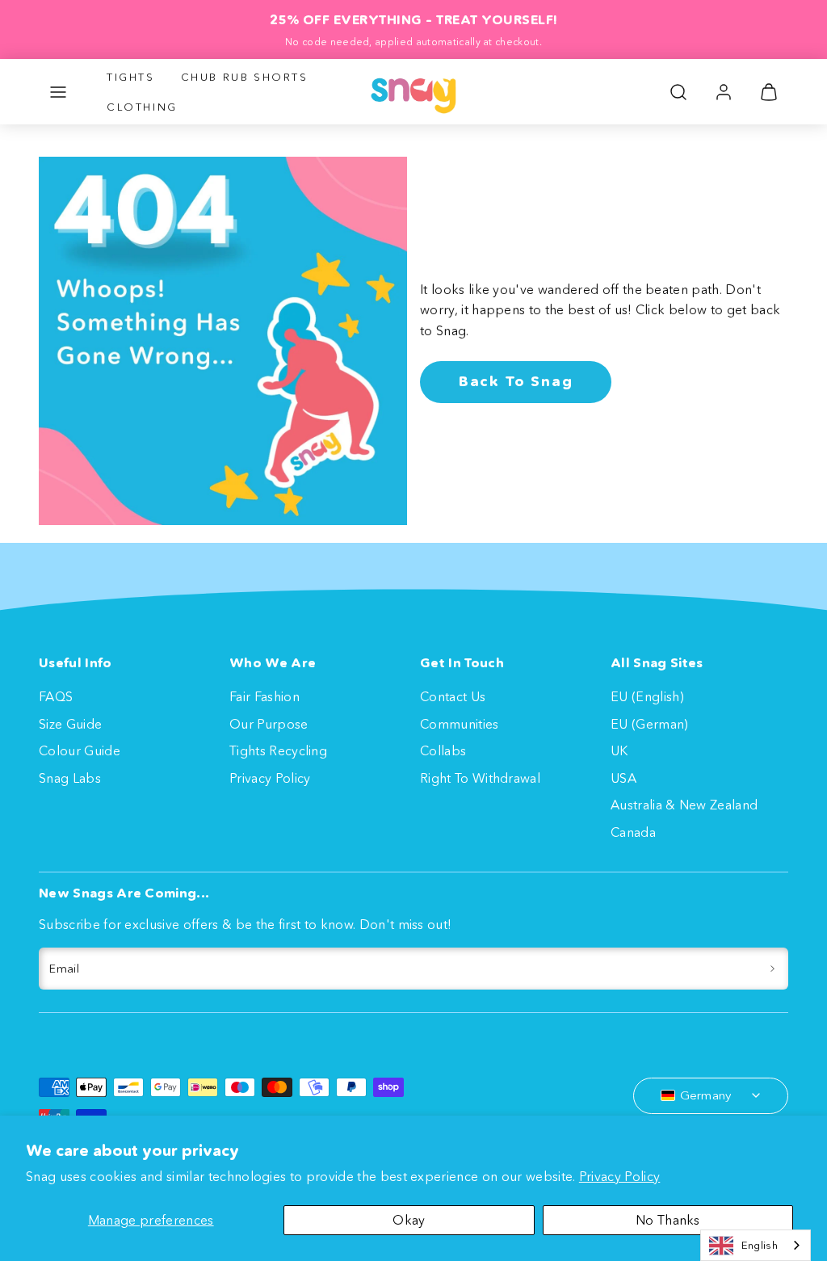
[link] (723, 92)
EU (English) (647, 696)
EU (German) (650, 724)
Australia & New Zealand (684, 805)
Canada (633, 832)
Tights (131, 76)
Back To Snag (516, 381)
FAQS (56, 696)
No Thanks (668, 1220)
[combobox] (755, 1245)
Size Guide (70, 724)
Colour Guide (79, 750)
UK (619, 750)
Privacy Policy (619, 1176)
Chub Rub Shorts (245, 76)
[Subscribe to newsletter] (772, 969)
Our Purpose (269, 724)
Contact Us (452, 696)
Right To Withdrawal (480, 778)
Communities (459, 724)
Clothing (142, 106)
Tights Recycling (278, 750)
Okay (409, 1220)
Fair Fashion (264, 696)
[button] (58, 92)
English (759, 1244)
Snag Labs (70, 778)
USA (623, 778)
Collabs (443, 750)
